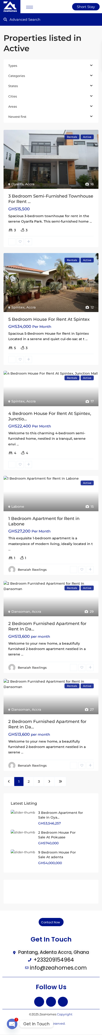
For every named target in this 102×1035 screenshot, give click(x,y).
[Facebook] (39, 1002)
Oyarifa (17, 184)
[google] (40, 891)
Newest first (17, 116)
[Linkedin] (63, 1002)
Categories (16, 76)
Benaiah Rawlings (32, 569)
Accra (29, 184)
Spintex (18, 307)
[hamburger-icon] (29, 7)
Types (12, 66)
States (13, 86)
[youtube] (64, 891)
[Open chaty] (12, 1024)
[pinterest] (52, 891)
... (91, 221)
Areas (12, 106)
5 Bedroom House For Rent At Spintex (49, 319)
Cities (12, 96)
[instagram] (76, 891)
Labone (17, 506)
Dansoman (20, 611)
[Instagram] (51, 1002)
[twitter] (27, 891)
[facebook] (15, 891)
